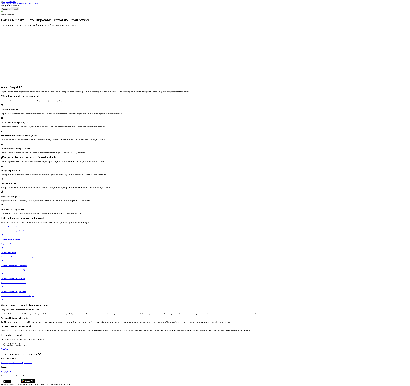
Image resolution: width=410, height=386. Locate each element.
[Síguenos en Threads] (7, 372)
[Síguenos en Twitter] (2, 372)
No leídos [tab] (17, 51)
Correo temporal (6, 4)
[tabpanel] (82, 61)
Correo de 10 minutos (19, 4)
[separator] (164, 53)
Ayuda (24, 363)
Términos (18, 363)
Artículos (29, 363)
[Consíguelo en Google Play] (28, 382)
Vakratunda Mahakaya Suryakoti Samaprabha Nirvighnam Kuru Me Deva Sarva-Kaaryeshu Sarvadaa (35, 384)
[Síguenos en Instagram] (5, 372)
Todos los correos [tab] (7, 51)
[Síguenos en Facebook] (3, 372)
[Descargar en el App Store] (7, 382)
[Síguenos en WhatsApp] (8, 372)
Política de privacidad (8, 363)
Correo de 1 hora (32, 4)
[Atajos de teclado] (3, 48)
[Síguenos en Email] (10, 372)
